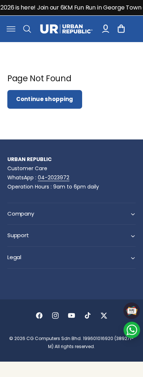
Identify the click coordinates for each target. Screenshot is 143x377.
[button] (11, 29)
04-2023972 (53, 177)
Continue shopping (44, 99)
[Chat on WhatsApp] (132, 330)
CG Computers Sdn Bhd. (54, 338)
